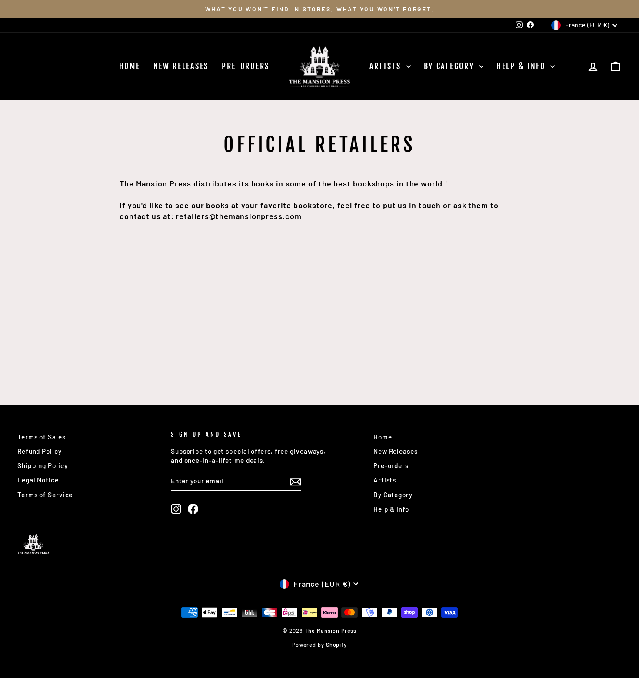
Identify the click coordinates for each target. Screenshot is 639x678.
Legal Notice (38, 480)
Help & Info (522, 66)
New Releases (181, 66)
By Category (450, 66)
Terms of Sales (41, 437)
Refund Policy (39, 451)
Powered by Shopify (319, 644)
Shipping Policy (42, 465)
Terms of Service (45, 495)
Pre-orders (246, 66)
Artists (386, 66)
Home (129, 66)
